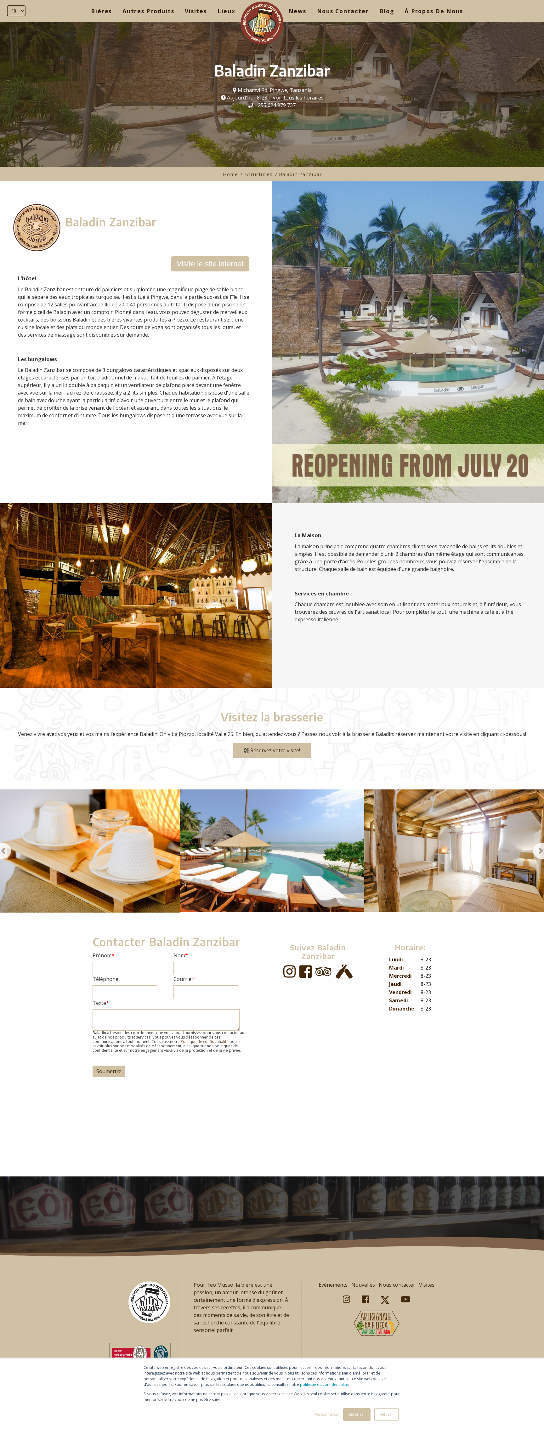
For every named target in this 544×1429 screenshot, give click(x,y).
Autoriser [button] (356, 1414)
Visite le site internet (210, 263)
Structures (259, 174)
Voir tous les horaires (298, 97)
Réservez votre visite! (274, 750)
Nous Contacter (343, 11)
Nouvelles (363, 1284)
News (297, 11)
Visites (196, 11)
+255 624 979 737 (275, 105)
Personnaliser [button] (327, 1414)
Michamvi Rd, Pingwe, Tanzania (275, 90)
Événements (333, 1284)
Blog (386, 11)
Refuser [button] (386, 1414)
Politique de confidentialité (205, 1041)
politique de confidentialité (324, 1384)
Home (230, 174)
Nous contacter (397, 1284)
